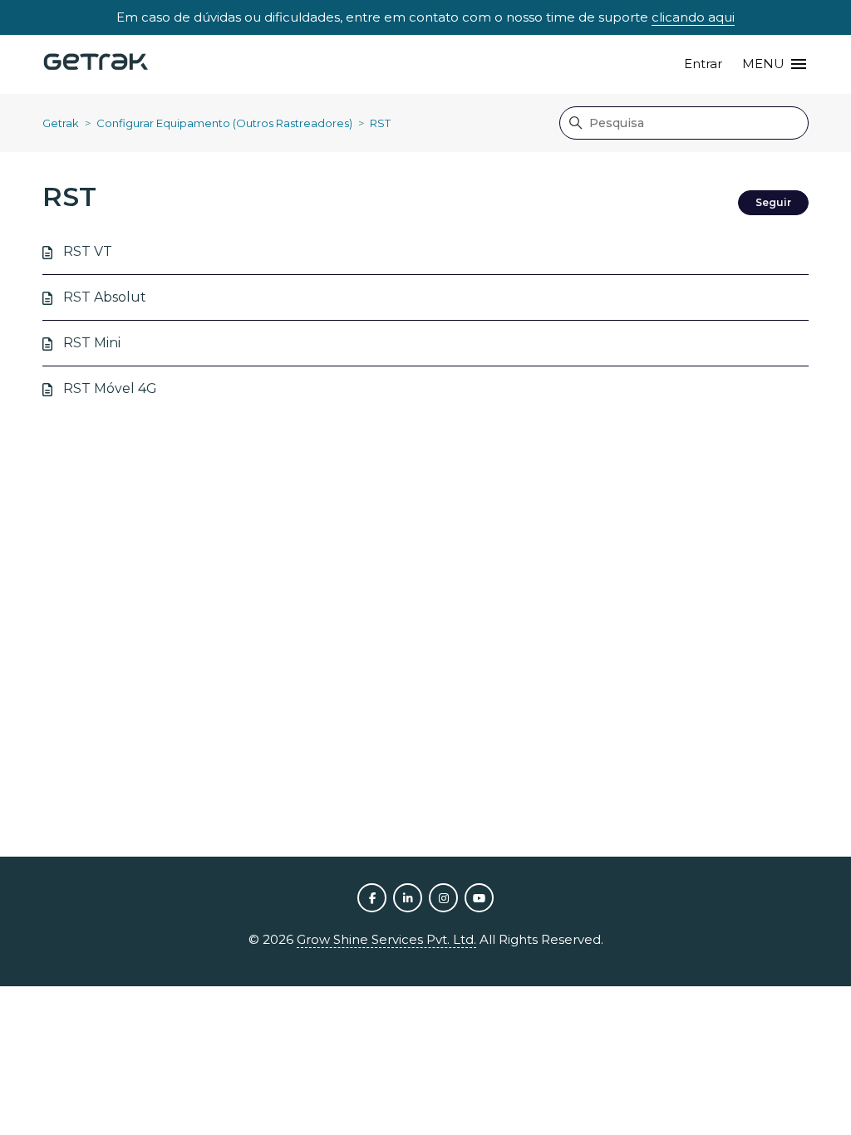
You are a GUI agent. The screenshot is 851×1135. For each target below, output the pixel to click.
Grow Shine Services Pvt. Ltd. (386, 939)
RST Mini (92, 343)
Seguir (773, 202)
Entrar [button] (703, 63)
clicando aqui (693, 17)
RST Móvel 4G (110, 388)
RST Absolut (104, 297)
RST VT (87, 251)
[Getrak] (95, 64)
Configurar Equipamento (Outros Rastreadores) (224, 123)
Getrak (60, 123)
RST (380, 123)
